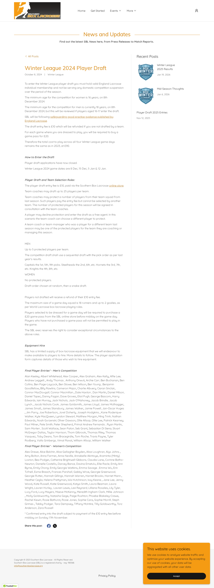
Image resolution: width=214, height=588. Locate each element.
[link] (37, 10)
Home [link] (81, 10)
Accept (176, 576)
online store (116, 185)
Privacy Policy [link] (107, 575)
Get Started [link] (98, 10)
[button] (115, 11)
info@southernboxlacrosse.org (28, 565)
